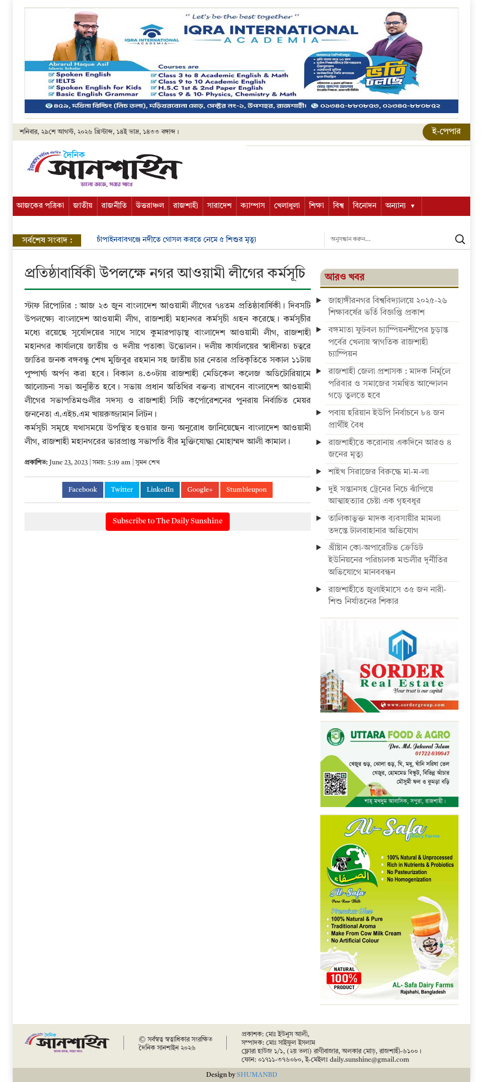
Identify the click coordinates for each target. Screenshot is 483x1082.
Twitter (122, 490)
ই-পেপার (446, 131)
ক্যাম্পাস (253, 206)
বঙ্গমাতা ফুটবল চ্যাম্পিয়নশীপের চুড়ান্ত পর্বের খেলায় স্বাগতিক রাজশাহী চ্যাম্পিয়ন (388, 342)
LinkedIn (160, 490)
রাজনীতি (114, 206)
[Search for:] (397, 239)
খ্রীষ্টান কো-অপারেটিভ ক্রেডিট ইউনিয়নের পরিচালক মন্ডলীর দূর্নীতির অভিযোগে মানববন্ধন (388, 560)
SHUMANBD (257, 1075)
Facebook (82, 490)
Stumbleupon (246, 490)
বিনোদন (364, 206)
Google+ (200, 490)
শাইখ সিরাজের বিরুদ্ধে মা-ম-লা (378, 472)
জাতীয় (82, 206)
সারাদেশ (219, 206)
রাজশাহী (185, 206)
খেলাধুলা (287, 206)
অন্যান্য (395, 206)
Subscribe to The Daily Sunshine (168, 521)
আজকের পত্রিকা (40, 206)
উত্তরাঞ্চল (150, 206)
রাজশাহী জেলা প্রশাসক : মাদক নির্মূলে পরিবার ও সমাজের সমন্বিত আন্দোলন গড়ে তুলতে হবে (389, 383)
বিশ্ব (338, 206)
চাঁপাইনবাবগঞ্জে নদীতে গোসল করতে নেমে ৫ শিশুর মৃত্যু (177, 240)
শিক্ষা (316, 206)
